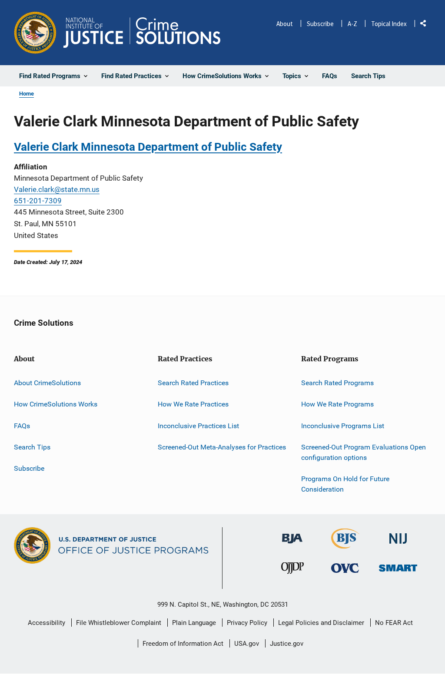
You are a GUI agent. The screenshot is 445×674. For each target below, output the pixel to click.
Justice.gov (286, 644)
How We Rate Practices (193, 404)
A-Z (352, 24)
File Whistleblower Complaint (118, 623)
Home (26, 93)
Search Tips (32, 447)
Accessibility (46, 623)
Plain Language (194, 623)
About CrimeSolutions (47, 383)
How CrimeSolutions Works (55, 404)
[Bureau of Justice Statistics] (345, 545)
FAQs (22, 426)
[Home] (141, 32)
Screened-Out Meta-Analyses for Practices (222, 447)
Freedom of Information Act (183, 644)
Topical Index (389, 24)
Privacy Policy (247, 623)
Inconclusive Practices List (198, 426)
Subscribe (320, 24)
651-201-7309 (38, 200)
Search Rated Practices (193, 383)
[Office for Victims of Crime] (345, 568)
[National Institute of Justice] (398, 535)
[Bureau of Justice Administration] (292, 535)
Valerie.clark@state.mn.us (57, 189)
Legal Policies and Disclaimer (321, 623)
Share (426, 25)
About (284, 24)
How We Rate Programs (337, 404)
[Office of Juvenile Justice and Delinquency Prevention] (292, 570)
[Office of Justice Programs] (35, 32)
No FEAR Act (394, 623)
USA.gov (246, 644)
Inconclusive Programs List (342, 426)
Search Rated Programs (337, 383)
